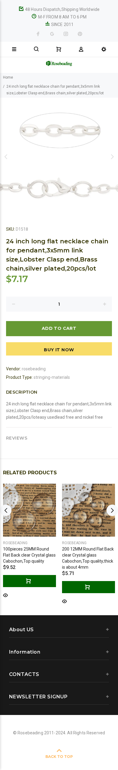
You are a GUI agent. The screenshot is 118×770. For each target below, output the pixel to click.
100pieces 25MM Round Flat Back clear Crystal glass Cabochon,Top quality (29, 555)
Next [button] (112, 156)
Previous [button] (5, 156)
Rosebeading (15, 543)
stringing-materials (52, 377)
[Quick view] (5, 595)
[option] (59, 157)
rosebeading (34, 368)
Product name (50, 745)
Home (8, 77)
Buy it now (59, 350)
